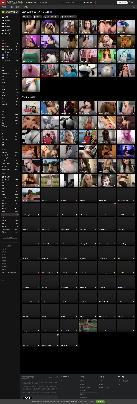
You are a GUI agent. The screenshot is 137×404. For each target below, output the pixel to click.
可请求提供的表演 (69, 17)
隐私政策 (4, 258)
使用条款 (4, 261)
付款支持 (4, 249)
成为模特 (4, 264)
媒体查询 (4, 255)
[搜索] (82, 2)
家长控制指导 (83, 394)
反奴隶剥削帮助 (84, 397)
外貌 (27, 17)
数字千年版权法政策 (85, 387)
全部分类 (11, 237)
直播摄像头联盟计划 (104, 387)
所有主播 (4, 270)
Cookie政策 (83, 390)
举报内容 (4, 252)
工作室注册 (4, 267)
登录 (132, 2)
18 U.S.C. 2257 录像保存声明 (9, 273)
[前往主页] (15, 2)
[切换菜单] (3, 2)
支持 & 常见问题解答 (7, 246)
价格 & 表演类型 (51, 17)
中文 (52, 377)
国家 (37, 17)
